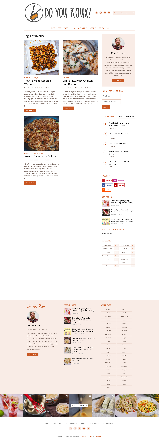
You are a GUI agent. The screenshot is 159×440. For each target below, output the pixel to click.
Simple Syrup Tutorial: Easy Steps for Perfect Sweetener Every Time (123, 211)
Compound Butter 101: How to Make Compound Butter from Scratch (82, 349)
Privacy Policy (109, 423)
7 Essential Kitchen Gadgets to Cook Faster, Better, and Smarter (122, 220)
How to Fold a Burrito (117, 143)
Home (52, 28)
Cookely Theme (87, 436)
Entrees (66, 78)
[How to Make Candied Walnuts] (41, 41)
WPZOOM (98, 436)
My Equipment (80, 28)
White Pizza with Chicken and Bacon (78, 82)
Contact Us (104, 28)
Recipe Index (63, 28)
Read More (30, 111)
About (93, 28)
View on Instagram (79, 405)
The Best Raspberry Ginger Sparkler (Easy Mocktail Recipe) (122, 202)
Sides (41, 153)
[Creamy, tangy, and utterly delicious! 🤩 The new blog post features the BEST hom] (57, 405)
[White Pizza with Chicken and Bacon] (80, 41)
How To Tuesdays (31, 78)
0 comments (46, 88)
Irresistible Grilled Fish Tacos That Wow (82, 360)
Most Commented (126, 117)
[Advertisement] (118, 284)
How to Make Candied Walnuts (37, 82)
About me (33, 354)
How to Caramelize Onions (40, 156)
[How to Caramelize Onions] (41, 117)
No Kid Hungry (107, 234)
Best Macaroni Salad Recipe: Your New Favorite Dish (83, 339)
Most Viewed (110, 117)
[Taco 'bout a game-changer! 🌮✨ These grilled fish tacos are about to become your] (126, 405)
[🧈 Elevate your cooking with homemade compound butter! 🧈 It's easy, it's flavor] (103, 405)
